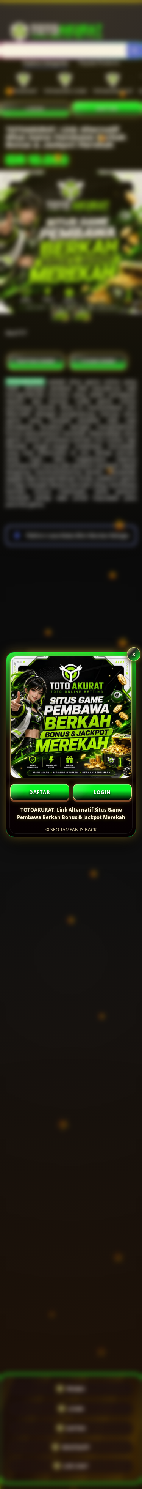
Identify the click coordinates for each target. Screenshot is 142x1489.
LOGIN (102, 792)
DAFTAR (39, 792)
